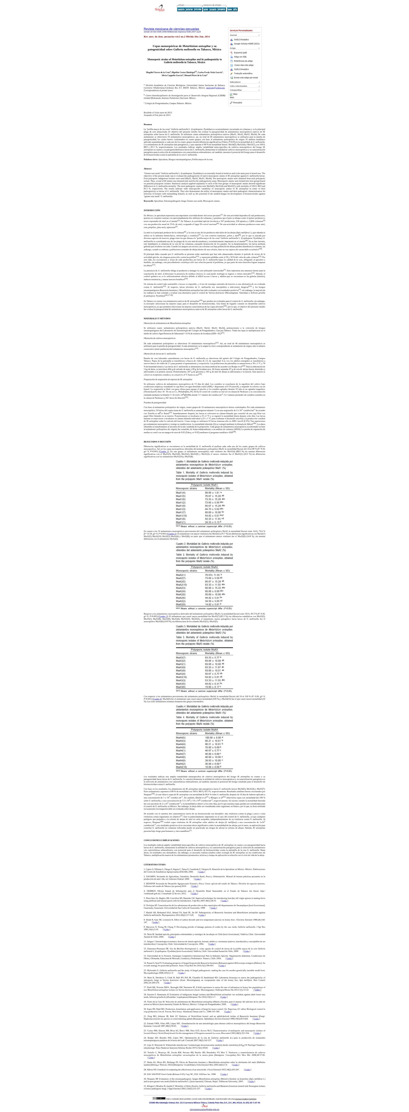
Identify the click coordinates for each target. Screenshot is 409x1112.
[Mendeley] (231, 94)
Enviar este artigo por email (246, 78)
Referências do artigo (243, 61)
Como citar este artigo (244, 65)
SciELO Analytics (241, 40)
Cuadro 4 (157, 699)
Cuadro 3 (163, 616)
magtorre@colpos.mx (215, 88)
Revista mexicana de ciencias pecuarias (171, 29)
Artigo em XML (240, 57)
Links (201, 872)
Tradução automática (243, 73)
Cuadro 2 (172, 534)
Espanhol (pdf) (240, 53)
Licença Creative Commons (245, 1099)
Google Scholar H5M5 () (247, 44)
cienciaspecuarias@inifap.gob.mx (204, 1109)
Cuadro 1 (164, 451)
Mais (235, 94)
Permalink (237, 103)
